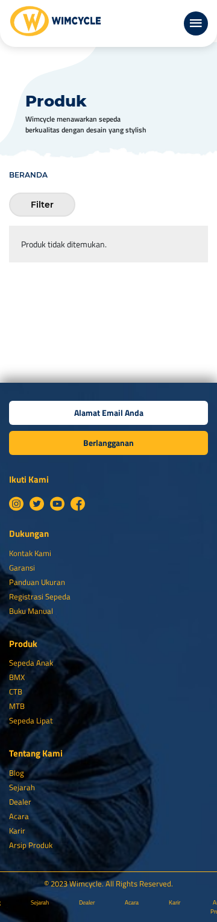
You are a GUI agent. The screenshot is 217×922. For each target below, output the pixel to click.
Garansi (22, 568)
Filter (42, 204)
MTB (17, 706)
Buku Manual (31, 611)
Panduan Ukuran (37, 582)
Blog (16, 773)
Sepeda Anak (31, 663)
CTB (15, 691)
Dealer (20, 802)
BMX (17, 677)
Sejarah (22, 787)
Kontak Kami (30, 553)
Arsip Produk (30, 845)
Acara (19, 816)
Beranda (28, 174)
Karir (17, 831)
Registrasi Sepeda (40, 596)
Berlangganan (108, 442)
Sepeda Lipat (31, 720)
